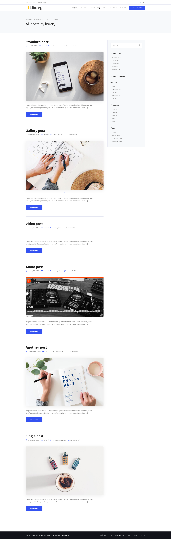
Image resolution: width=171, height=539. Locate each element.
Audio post (34, 267)
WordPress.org (117, 141)
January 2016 (116, 92)
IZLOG (105, 8)
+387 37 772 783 (30, 2)
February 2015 (116, 95)
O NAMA (83, 8)
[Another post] (65, 382)
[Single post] (65, 471)
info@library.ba (41, 2)
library (44, 46)
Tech (59, 228)
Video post (34, 223)
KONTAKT (123, 8)
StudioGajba (65, 535)
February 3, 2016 (33, 135)
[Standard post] (65, 76)
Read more (34, 114)
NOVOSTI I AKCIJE (94, 8)
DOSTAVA (113, 8)
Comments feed (117, 138)
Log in (114, 132)
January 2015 (116, 98)
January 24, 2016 (33, 271)
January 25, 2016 (33, 228)
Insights (60, 135)
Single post (34, 436)
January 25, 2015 (33, 440)
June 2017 (115, 86)
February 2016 (116, 89)
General (59, 46)
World (60, 271)
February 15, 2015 (34, 351)
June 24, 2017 (32, 46)
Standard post (37, 42)
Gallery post (35, 130)
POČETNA (75, 8)
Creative (53, 46)
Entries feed (116, 135)
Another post (36, 347)
